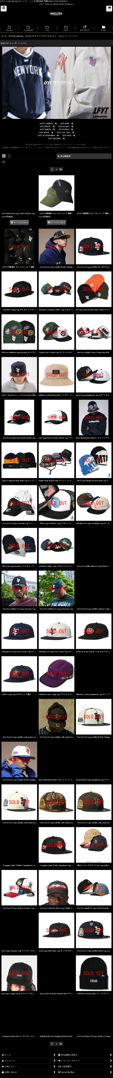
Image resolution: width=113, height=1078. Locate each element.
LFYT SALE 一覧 (68, 135)
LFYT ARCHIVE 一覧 (56, 138)
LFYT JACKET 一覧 (65, 126)
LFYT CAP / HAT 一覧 (65, 132)
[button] (4, 8)
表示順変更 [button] (65, 156)
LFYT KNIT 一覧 (66, 123)
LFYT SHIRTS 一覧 (47, 129)
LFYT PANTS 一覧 (66, 129)
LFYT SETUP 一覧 (46, 132)
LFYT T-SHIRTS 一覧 (48, 123)
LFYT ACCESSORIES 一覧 (48, 135)
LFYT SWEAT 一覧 (47, 126)
